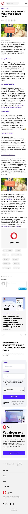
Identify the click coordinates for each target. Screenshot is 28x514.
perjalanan (15, 259)
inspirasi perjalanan (16, 254)
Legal (4, 481)
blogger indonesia (8, 250)
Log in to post (22, 288)
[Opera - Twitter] (6, 504)
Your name (5, 362)
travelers (17, 268)
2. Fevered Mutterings (7, 84)
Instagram (17, 226)
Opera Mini (9, 199)
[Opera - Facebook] (3, 504)
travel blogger (7, 268)
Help (4, 475)
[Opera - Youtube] (8, 504)
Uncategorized (14, 314)
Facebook (4, 226)
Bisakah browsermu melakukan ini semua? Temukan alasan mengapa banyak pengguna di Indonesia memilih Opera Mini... (13, 321)
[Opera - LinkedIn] (11, 504)
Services (5, 470)
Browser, (6, 314)
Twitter (10, 226)
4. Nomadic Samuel (7, 133)
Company (6, 486)
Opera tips (5, 8)
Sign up (14, 396)
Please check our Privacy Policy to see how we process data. (18, 403)
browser (18, 250)
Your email (5, 371)
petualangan (7, 263)
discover (6, 254)
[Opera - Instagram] (13, 504)
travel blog (16, 263)
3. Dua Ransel (5, 111)
